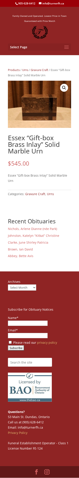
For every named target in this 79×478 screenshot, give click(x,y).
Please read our (34, 342)
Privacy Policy (17, 433)
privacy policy (47, 342)
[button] (64, 88)
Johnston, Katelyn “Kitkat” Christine (33, 235)
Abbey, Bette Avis (20, 256)
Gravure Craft (39, 70)
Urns (25, 70)
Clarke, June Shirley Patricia (28, 242)
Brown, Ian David (20, 249)
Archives (14, 282)
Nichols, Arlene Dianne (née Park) (33, 229)
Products (14, 70)
